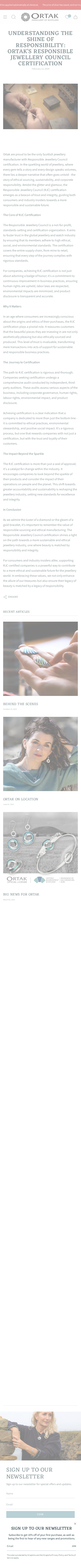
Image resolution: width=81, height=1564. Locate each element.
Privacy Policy (58, 1555)
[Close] (75, 1524)
